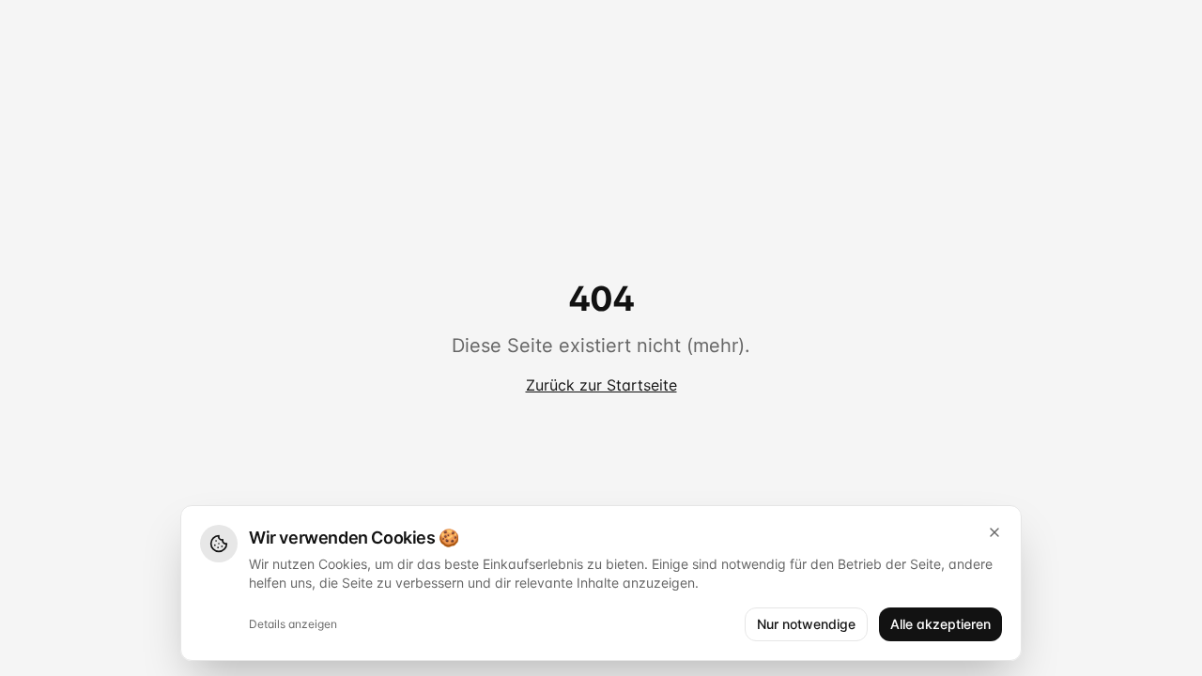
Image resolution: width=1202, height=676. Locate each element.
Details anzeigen (293, 624)
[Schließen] (994, 532)
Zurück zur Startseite (601, 385)
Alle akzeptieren (940, 624)
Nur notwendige (806, 624)
